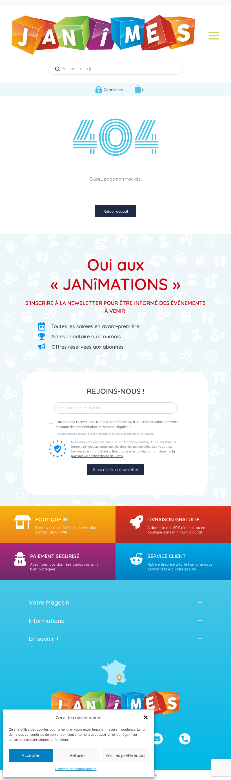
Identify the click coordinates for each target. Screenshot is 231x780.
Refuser (77, 755)
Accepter (31, 755)
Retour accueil (115, 211)
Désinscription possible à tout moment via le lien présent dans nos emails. (105, 433)
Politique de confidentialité (76, 769)
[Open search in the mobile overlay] (115, 68)
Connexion (113, 89)
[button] (145, 717)
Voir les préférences (125, 755)
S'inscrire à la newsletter (115, 469)
